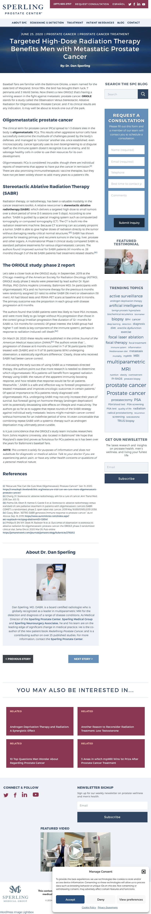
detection (126, 324)
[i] (91, 166)
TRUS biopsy (125, 420)
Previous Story (19, 658)
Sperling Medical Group (77, 619)
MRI (136, 355)
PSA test (112, 408)
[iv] (56, 331)
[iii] (95, 252)
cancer (136, 319)
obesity (123, 375)
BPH (127, 319)
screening (119, 416)
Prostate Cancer (61, 34)
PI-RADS (117, 378)
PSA (137, 399)
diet (113, 327)
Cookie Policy (89, 907)
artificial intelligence (126, 305)
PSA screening (135, 404)
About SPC (19, 22)
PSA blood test (116, 404)
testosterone (133, 417)
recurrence (139, 413)
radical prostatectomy (120, 412)
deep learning (113, 324)
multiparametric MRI (126, 365)
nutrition (114, 375)
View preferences (131, 899)
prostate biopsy (132, 378)
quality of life (124, 408)
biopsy (118, 319)
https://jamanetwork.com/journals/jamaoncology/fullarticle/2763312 (39, 532)
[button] (143, 872)
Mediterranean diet (118, 351)
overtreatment (135, 375)
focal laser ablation (125, 337)
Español (119, 4)
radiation (139, 408)
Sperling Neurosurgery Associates (36, 623)
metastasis (136, 351)
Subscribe (126, 478)
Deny (100, 899)
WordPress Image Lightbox (17, 912)
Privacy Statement (108, 907)
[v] (52, 341)
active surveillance (126, 296)
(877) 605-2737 (62, 4)
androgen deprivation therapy (126, 301)
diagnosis (139, 323)
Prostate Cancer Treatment (104, 34)
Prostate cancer (126, 393)
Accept (70, 899)
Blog (120, 22)
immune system (118, 347)
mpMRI (127, 355)
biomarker (140, 314)
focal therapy (116, 342)
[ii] (70, 232)
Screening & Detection (47, 22)
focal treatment (137, 342)
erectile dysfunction (129, 327)
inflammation (134, 347)
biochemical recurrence (120, 314)
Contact (133, 22)
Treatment (75, 22)
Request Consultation (92, 4)
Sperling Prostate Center (45, 619)
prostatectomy (121, 400)
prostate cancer (126, 384)
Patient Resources (100, 22)
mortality (117, 356)
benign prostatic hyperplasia (126, 310)
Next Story (82, 658)
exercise (126, 331)
